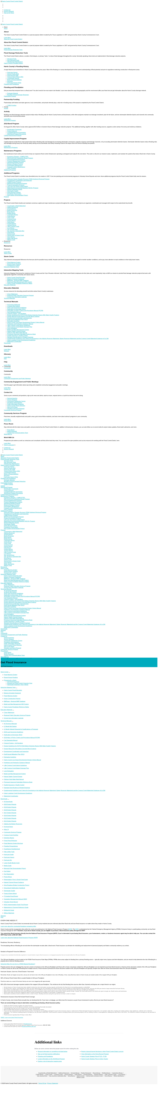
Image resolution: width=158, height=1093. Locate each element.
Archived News (8, 826)
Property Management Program (13, 502)
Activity (3, 486)
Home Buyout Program (10, 525)
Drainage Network (9, 480)
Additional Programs (7, 511)
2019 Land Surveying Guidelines (13, 593)
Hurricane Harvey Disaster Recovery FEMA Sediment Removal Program (25, 512)
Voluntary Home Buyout (11, 902)
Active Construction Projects (12, 698)
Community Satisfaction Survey (13, 640)
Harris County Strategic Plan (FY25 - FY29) (94, 1056)
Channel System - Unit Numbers (13, 599)
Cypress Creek (8, 545)
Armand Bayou (8, 534)
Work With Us (5, 657)
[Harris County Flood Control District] (12, 1)
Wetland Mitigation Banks (11, 522)
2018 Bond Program (6, 487)
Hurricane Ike (8, 860)
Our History (7, 871)
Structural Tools (8, 460)
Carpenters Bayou (9, 540)
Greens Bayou (8, 546)
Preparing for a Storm (10, 573)
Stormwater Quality (9, 524)
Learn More (7, 37)
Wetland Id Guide (9, 910)
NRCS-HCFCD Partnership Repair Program (17, 499)
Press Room (4, 651)
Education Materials (6, 583)
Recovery (7, 475)
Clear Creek (7, 543)
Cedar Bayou (8, 542)
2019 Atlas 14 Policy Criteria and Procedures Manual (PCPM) (22, 596)
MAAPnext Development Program (14, 517)
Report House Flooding (11, 571)
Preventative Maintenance (11, 506)
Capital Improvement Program (9, 494)
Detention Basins (9, 838)
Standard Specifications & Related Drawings (17, 623)
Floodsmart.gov (28, 1023)
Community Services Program (9, 649)
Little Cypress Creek (10, 552)
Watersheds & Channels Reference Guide (16, 907)
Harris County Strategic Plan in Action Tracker (94, 1059)
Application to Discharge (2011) (13, 595)
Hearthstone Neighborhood (12, 849)
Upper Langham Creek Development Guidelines (18, 626)
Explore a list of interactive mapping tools (50, 1061)
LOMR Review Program (11, 515)
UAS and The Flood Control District (14, 519)
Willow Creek (8, 565)
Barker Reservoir (9, 536)
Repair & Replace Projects (12, 505)
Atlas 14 (6, 829)
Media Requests (8, 654)
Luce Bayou (7, 553)
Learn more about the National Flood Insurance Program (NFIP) (19, 937)
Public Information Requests (12, 643)
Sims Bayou (7, 558)
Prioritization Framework (11, 488)
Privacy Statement (52, 1083)
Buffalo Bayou (8, 539)
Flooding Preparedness (11, 846)
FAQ (2, 631)
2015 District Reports (10, 818)
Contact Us (7, 10)
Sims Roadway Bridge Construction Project (16, 885)
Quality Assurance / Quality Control (14, 621)
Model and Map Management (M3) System (16, 580)
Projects (3, 530)
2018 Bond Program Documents (13, 493)
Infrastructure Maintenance (11, 463)
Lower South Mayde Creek (12, 863)
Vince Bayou (7, 562)
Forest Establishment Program (13, 500)
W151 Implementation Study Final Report (16, 904)
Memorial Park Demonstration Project (15, 868)
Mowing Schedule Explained (12, 577)
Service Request (9, 11)
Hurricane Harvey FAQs (11, 477)
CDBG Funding (8, 484)
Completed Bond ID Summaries (13, 491)
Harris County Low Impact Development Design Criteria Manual (22, 608)
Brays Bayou (7, 537)
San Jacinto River (9, 555)
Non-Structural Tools (10, 462)
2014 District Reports (10, 821)
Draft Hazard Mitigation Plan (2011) (14, 605)
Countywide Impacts (10, 472)
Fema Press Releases (10, 840)
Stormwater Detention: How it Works (17, 684)
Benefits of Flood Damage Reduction (15, 481)
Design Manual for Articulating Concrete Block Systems (20, 602)
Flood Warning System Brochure (13, 843)
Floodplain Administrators (11, 642)
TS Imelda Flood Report (11, 896)
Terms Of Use (42, 1083)
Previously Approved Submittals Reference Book (18, 620)
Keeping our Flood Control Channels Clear (19, 683)
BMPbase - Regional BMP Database (14, 578)
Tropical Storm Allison (10, 893)
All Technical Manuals (10, 590)
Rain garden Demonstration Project (14, 528)
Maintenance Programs (7, 496)
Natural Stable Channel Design (13, 617)
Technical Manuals (6, 589)
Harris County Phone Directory (13, 645)
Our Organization (9, 874)
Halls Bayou (7, 547)
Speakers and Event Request (12, 648)
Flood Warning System (10, 570)
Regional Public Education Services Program (17, 586)
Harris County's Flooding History (10, 465)
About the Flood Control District (10, 458)
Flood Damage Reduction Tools (10, 459)
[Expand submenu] (9, 672)
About (2, 456)
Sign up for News (9, 13)
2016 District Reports (10, 815)
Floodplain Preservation (11, 527)
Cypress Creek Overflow (11, 835)
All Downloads (8, 801)
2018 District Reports (10, 810)
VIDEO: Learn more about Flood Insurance (12, 1017)
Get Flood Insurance (13, 681)
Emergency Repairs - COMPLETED (14, 497)
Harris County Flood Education (13, 575)
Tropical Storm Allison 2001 (12, 471)
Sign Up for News (9, 646)
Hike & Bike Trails (9, 851)
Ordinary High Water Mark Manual (14, 618)
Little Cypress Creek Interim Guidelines (15, 611)
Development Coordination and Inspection (16, 514)
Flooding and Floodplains (8, 478)
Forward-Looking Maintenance (13, 508)
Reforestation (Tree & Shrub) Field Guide (16, 879)
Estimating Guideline (10, 606)
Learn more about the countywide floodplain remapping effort (18, 926)
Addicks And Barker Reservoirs (13, 824)
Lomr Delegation (9, 614)
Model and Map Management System (15, 615)
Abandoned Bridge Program (12, 503)
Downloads (4, 629)
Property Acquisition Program (12, 518)
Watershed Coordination (11, 627)
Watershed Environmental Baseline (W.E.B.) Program (19, 521)
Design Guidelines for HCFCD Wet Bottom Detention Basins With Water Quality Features (30, 601)
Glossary (3, 630)
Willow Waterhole (9, 913)
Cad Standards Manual (10, 598)
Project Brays (8, 877)
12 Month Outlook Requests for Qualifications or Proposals (21, 729)
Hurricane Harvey (9, 466)
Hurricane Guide (9, 854)
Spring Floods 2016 (9, 468)
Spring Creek (8, 559)
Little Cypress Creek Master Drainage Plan (16, 612)
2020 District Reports (10, 804)
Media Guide (7, 865)
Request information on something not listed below (52, 1051)
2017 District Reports (10, 812)
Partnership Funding (7, 483)
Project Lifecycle (9, 490)
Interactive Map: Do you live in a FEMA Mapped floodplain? (18, 964)
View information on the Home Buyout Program (95, 1054)
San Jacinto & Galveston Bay (12, 556)
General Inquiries (9, 637)
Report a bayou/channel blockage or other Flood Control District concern (102, 1051)
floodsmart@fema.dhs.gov (29, 1026)
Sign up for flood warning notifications (49, 1054)
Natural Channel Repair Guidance (14, 882)
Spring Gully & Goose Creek (12, 561)
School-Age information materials (13, 587)
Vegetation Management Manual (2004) (15, 899)
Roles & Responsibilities (11, 474)
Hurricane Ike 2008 (9, 469)
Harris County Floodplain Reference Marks (16, 581)
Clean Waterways (9, 584)
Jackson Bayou (8, 550)
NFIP (70, 929)
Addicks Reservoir (9, 533)
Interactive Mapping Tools (8, 574)
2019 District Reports (10, 807)
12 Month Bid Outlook (10, 592)
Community (4, 633)
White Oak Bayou (9, 564)
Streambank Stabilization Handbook (14, 888)
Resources (4, 567)
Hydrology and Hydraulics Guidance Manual (17, 609)
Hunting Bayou (8, 549)
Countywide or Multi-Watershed (13, 531)
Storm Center (4, 568)
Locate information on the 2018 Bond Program (51, 1059)
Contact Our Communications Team (14, 655)
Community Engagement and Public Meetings (14, 634)
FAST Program (8, 509)
